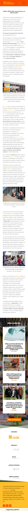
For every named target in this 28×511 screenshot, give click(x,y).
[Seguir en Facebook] (4, 505)
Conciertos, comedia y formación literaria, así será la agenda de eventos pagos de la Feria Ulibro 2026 (14, 406)
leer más (14, 351)
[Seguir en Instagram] (10, 505)
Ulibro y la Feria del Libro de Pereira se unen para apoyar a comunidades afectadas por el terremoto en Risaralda (14, 347)
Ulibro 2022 (19, 137)
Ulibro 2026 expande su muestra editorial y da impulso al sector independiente (14, 376)
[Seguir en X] (7, 505)
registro (12, 156)
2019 (5, 106)
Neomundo (13, 41)
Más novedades (14, 420)
